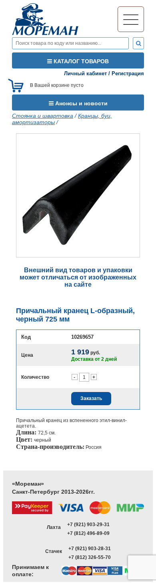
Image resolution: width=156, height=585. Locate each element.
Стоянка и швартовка (42, 116)
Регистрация (128, 73)
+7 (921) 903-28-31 (89, 548)
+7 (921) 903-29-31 (88, 524)
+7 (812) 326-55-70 (89, 557)
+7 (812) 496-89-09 (88, 533)
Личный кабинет (85, 73)
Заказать (91, 398)
